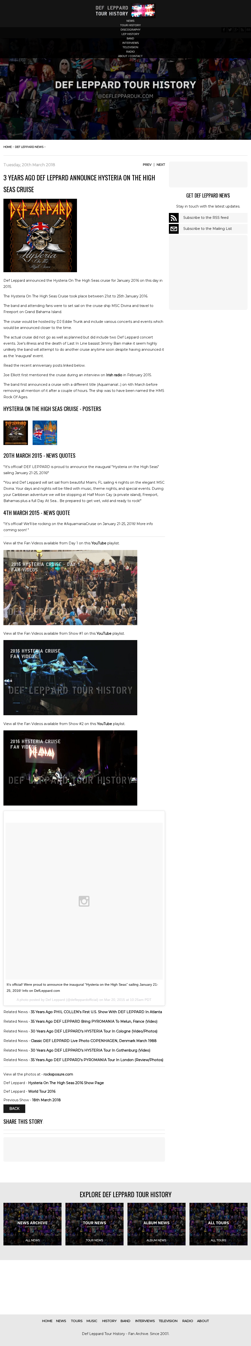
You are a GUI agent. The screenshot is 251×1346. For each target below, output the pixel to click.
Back (14, 1108)
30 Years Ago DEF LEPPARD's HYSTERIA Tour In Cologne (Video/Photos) (94, 1031)
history (109, 1321)
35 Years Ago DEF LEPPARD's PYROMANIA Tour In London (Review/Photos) (97, 1060)
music (92, 1321)
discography (130, 29)
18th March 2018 (46, 1100)
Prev (147, 164)
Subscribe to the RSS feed (205, 217)
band (130, 38)
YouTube (98, 543)
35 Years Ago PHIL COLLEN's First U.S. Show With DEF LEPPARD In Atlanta (96, 1012)
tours (77, 1321)
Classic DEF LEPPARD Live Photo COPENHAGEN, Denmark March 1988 (94, 1041)
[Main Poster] (15, 444)
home (7, 147)
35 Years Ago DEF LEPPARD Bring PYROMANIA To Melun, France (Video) (94, 1021)
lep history (130, 34)
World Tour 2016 (41, 1091)
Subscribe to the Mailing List (207, 228)
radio (130, 51)
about (203, 1321)
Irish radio (114, 375)
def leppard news (29, 147)
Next (161, 164)
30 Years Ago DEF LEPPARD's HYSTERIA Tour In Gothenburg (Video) (90, 1050)
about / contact (130, 56)
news (130, 20)
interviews (130, 42)
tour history (130, 25)
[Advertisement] (208, 174)
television (130, 47)
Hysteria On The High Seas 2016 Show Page (66, 1083)
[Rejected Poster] (45, 444)
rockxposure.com (58, 1074)
